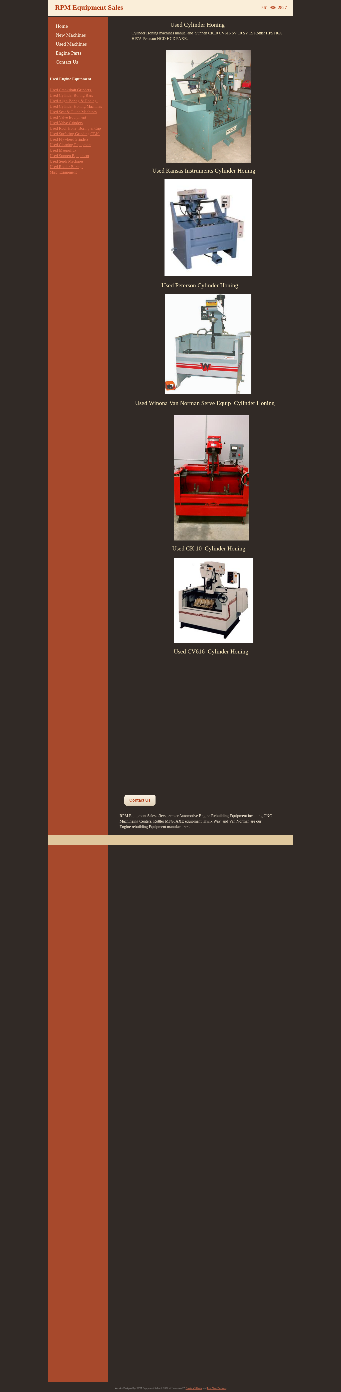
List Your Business (216, 1388)
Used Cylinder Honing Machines (76, 106)
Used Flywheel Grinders (69, 139)
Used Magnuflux (63, 150)
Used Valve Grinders (66, 123)
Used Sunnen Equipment (69, 156)
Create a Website (194, 1388)
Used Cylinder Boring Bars (71, 95)
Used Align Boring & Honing (74, 101)
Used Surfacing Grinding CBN (75, 134)
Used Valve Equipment (68, 117)
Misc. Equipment (63, 172)
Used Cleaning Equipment (70, 145)
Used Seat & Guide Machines (73, 112)
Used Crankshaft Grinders (71, 90)
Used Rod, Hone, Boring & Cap (76, 128)
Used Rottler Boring (66, 167)
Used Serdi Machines (67, 161)
